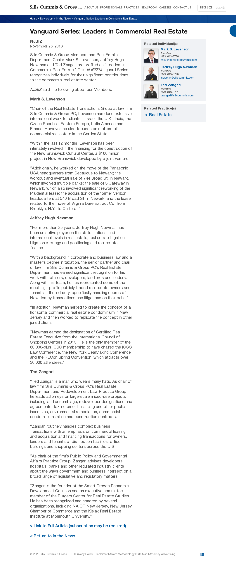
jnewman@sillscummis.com (177, 78)
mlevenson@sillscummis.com (179, 60)
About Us (91, 7)
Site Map (142, 554)
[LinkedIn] (202, 554)
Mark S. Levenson (175, 49)
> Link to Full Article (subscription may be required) (78, 526)
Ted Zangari (171, 85)
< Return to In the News (52, 536)
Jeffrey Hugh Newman (179, 67)
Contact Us (182, 7)
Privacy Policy (84, 554)
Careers (165, 7)
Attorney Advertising (162, 554)
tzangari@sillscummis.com (177, 95)
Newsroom (149, 7)
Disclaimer (101, 554)
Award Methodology (122, 554)
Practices (131, 7)
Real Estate (160, 115)
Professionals (111, 7)
